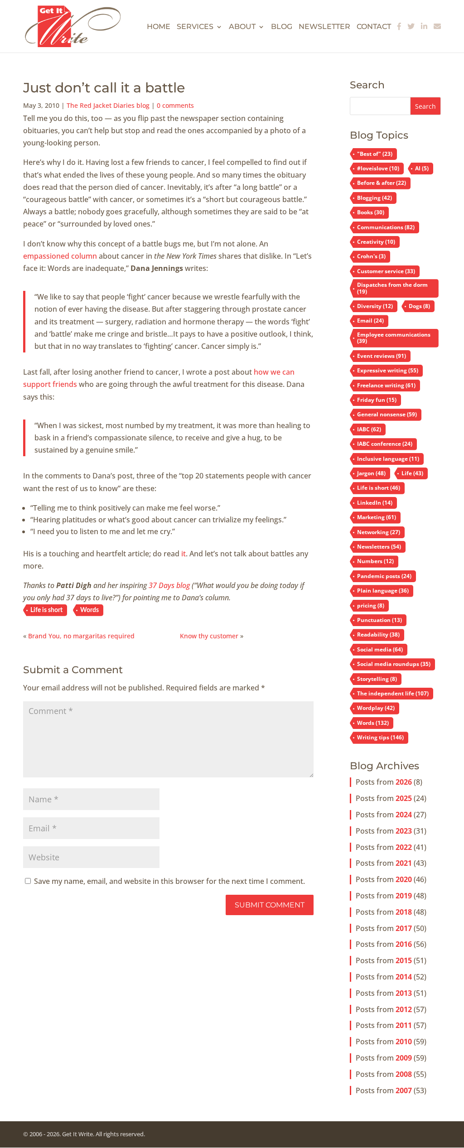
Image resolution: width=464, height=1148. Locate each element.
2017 (404, 928)
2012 (404, 1009)
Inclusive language (388, 459)
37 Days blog (169, 585)
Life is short (46, 610)
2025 (404, 798)
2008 (404, 1074)
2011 (404, 1025)
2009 (404, 1058)
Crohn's (371, 256)
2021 (404, 863)
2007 (404, 1090)
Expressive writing (387, 370)
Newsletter (324, 27)
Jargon (371, 473)
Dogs (419, 306)
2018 (404, 912)
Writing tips (380, 737)
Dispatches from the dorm (392, 288)
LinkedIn (374, 502)
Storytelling (377, 679)
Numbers (375, 561)
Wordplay (376, 708)
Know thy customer (209, 636)
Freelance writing (386, 385)
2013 (404, 993)
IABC (369, 429)
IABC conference (384, 444)
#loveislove (378, 168)
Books (370, 212)
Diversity (375, 306)
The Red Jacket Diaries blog (108, 105)
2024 (404, 815)
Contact (374, 27)
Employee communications (393, 338)
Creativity (376, 242)
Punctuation (379, 620)
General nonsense (387, 414)
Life (412, 473)
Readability (378, 634)
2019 (404, 896)
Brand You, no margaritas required (81, 636)
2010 (404, 1042)
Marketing (376, 517)
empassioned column (60, 256)
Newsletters (379, 546)
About (242, 27)
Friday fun (376, 400)
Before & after (381, 183)
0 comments (175, 105)
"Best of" (374, 154)
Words (89, 610)
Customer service (386, 271)
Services (195, 27)
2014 (404, 977)
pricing (370, 605)
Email (370, 320)
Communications (386, 227)
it (183, 554)
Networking (378, 532)
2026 (404, 782)
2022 (404, 847)
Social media (380, 649)
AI (422, 168)
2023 (404, 831)
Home (158, 27)
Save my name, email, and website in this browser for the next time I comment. (169, 881)
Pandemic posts (384, 576)
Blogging (374, 198)
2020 (404, 879)
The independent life (393, 693)
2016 (404, 944)
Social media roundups (393, 664)
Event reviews (381, 356)
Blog (281, 27)
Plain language (383, 590)
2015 (404, 960)
